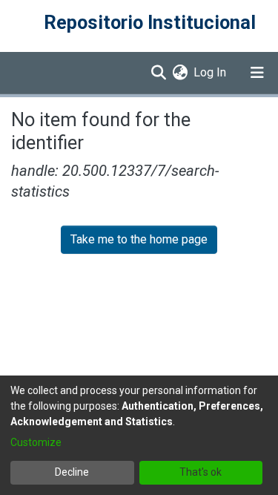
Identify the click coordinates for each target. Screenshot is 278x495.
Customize (36, 442)
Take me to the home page (139, 239)
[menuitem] (180, 73)
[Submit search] (158, 73)
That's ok (200, 472)
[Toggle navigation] (257, 73)
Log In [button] (210, 72)
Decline (72, 472)
